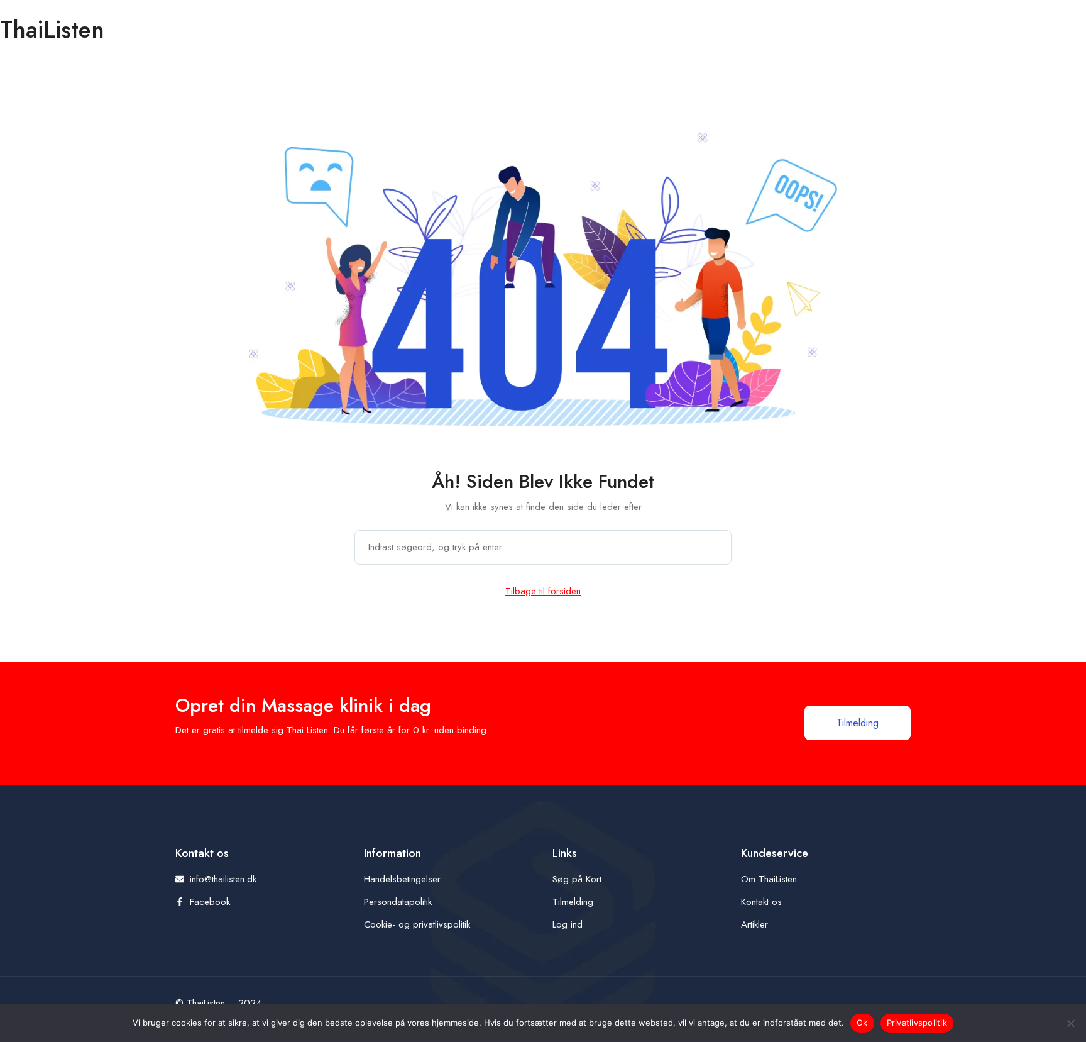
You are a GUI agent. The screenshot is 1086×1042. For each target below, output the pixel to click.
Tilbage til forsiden (543, 591)
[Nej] (1070, 1023)
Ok (862, 1022)
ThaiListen (52, 30)
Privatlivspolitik (917, 1022)
